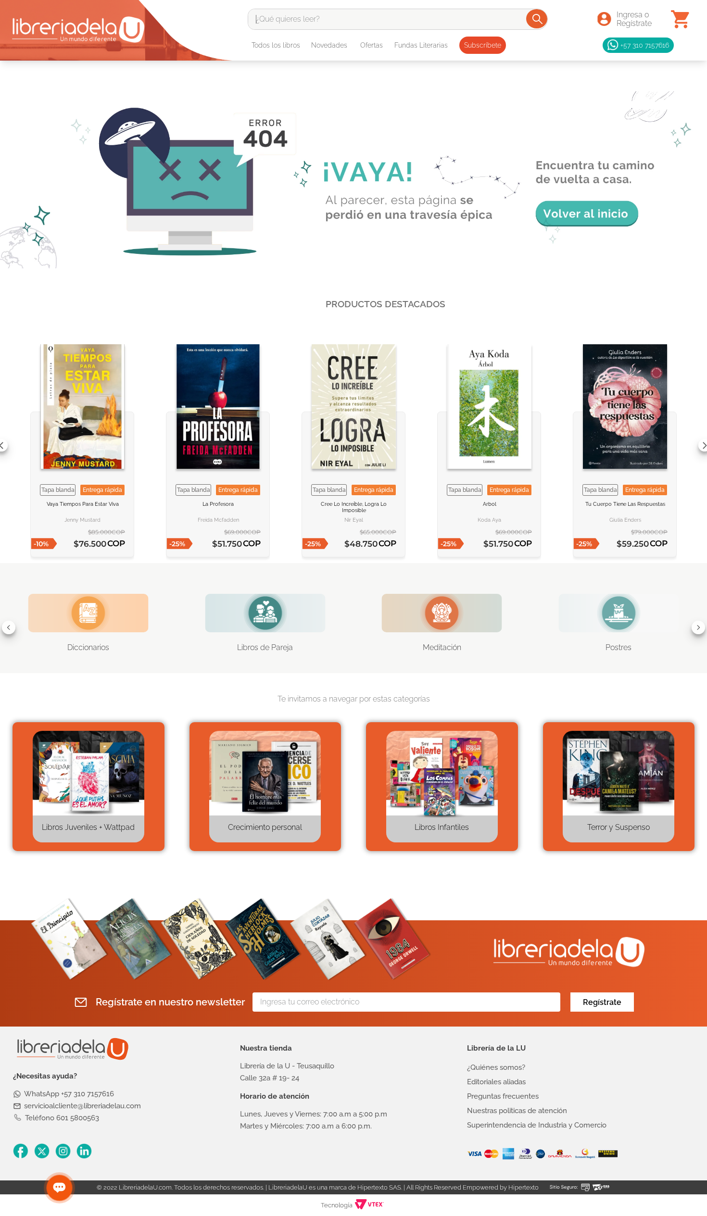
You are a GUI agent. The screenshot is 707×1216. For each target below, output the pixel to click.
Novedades (329, 45)
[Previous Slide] (8, 627)
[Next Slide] (698, 627)
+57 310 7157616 (644, 45)
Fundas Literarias (421, 45)
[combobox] (398, 19)
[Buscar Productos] (537, 18)
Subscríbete (482, 45)
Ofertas (371, 45)
